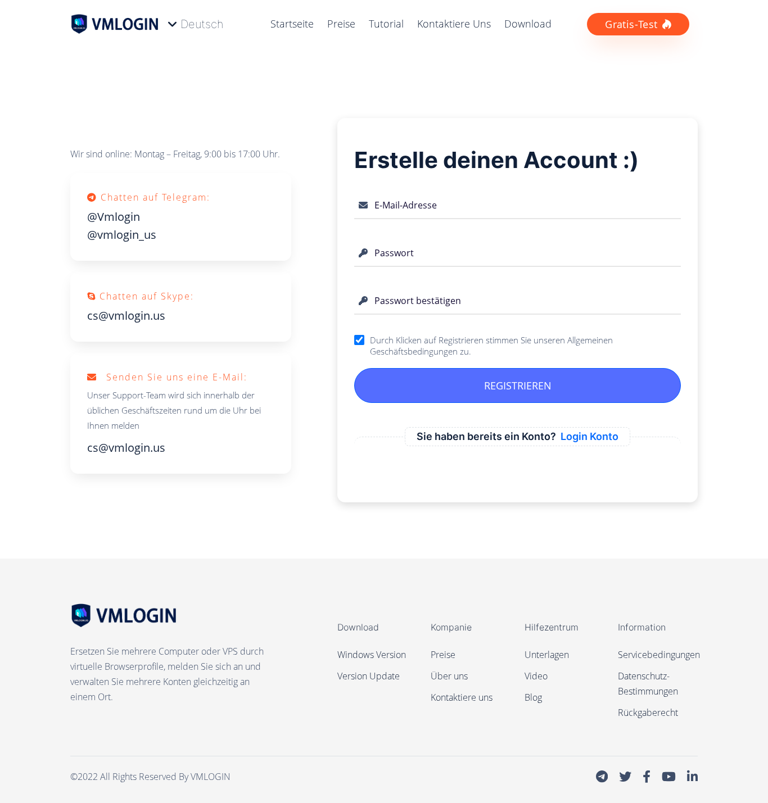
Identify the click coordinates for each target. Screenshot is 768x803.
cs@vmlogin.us (126, 315)
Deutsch (201, 24)
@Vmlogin (113, 216)
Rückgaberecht (648, 712)
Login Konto (589, 436)
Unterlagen (547, 654)
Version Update (368, 676)
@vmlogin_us (121, 234)
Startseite (292, 23)
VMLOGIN (211, 776)
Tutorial (386, 23)
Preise (341, 23)
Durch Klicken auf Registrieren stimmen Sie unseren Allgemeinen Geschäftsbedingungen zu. (491, 345)
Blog (533, 697)
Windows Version (371, 654)
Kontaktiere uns (454, 23)
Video (536, 676)
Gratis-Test (631, 24)
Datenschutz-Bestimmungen (648, 683)
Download (528, 23)
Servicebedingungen (659, 654)
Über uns (449, 676)
